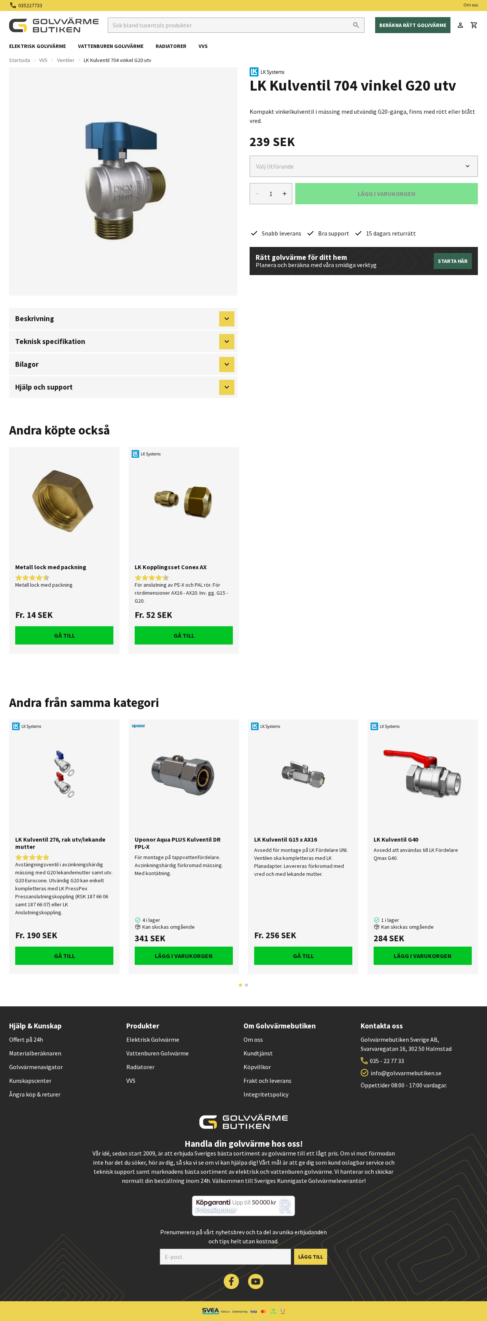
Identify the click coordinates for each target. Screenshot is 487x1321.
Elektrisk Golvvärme (152, 1039)
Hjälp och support (44, 387)
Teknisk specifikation (50, 341)
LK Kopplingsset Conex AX (171, 567)
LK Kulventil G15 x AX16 (285, 839)
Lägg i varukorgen (184, 956)
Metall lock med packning (50, 567)
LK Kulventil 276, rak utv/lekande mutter (60, 843)
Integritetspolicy (266, 1094)
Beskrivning (34, 318)
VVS (203, 46)
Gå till (64, 635)
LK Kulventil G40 (396, 839)
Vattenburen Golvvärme (157, 1053)
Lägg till (310, 1256)
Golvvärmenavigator (36, 1067)
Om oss (470, 5)
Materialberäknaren (35, 1053)
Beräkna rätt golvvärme (412, 25)
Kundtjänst (258, 1053)
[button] (474, 25)
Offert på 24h (26, 1039)
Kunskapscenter (30, 1080)
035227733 (30, 5)
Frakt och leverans (267, 1080)
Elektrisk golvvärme (37, 46)
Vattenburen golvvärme (110, 46)
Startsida (19, 60)
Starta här (453, 261)
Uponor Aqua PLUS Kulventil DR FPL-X (178, 843)
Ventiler (66, 60)
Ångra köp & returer (34, 1094)
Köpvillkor (257, 1067)
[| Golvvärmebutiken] (54, 25)
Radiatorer (171, 46)
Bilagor (26, 364)
